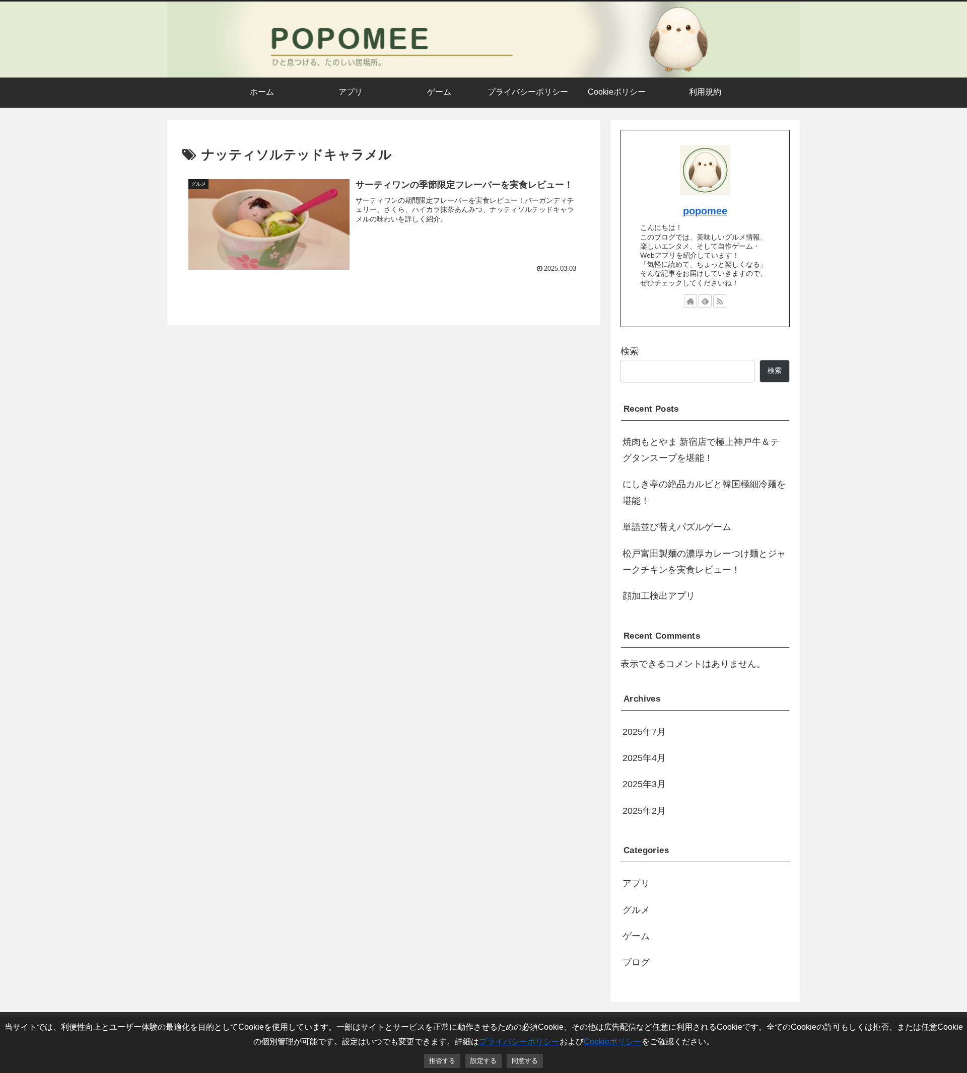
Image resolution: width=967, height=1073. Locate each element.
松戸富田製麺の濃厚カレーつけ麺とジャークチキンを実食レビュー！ (704, 562)
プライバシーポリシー (519, 1041)
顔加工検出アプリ (659, 596)
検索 (629, 351)
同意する (525, 1060)
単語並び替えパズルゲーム (677, 527)
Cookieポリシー (613, 1041)
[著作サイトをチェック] (690, 301)
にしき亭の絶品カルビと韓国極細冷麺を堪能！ (704, 492)
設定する (483, 1060)
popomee (705, 210)
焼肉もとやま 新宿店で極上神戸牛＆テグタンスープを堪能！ (701, 450)
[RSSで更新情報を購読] (719, 301)
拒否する (442, 1060)
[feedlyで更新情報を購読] (705, 301)
